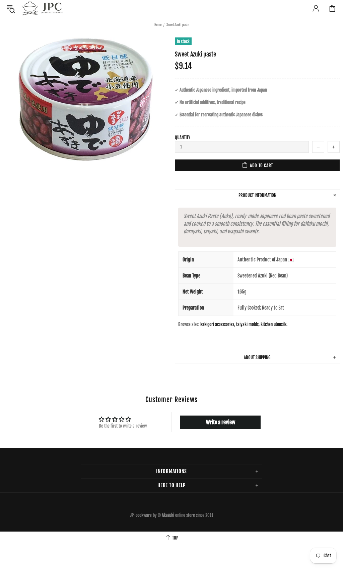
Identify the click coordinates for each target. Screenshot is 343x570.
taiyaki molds (247, 324)
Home (157, 25)
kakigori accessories (217, 324)
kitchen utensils (273, 324)
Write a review (220, 422)
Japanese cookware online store (42, 8)
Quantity (182, 137)
